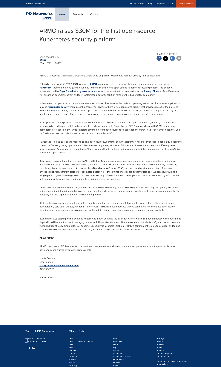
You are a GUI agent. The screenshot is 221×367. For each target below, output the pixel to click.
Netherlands (118, 359)
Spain (159, 347)
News (61, 14)
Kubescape (46, 87)
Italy (114, 347)
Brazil (71, 347)
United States (163, 356)
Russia (160, 341)
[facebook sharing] (159, 59)
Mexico (116, 350)
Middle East (118, 353)
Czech (72, 353)
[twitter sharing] (165, 59)
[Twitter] (26, 348)
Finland (72, 359)
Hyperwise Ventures (89, 91)
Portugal (160, 338)
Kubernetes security (58, 107)
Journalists (160, 3)
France (72, 362)
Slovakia (160, 344)
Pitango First (151, 91)
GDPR (171, 3)
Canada (72, 350)
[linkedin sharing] (172, 59)
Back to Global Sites (35, 3)
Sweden (160, 350)
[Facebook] (29, 348)
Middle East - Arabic (122, 356)
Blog (150, 3)
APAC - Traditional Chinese (81, 341)
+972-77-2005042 (36, 338)
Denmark (73, 356)
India (115, 338)
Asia (71, 344)
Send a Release (186, 3)
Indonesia (117, 341)
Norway (116, 362)
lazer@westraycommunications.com (59, 265)
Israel (115, 344)
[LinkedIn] (33, 348)
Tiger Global (66, 91)
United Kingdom (164, 353)
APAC (71, 338)
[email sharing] (178, 59)
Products (78, 14)
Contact (94, 14)
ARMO (93, 84)
